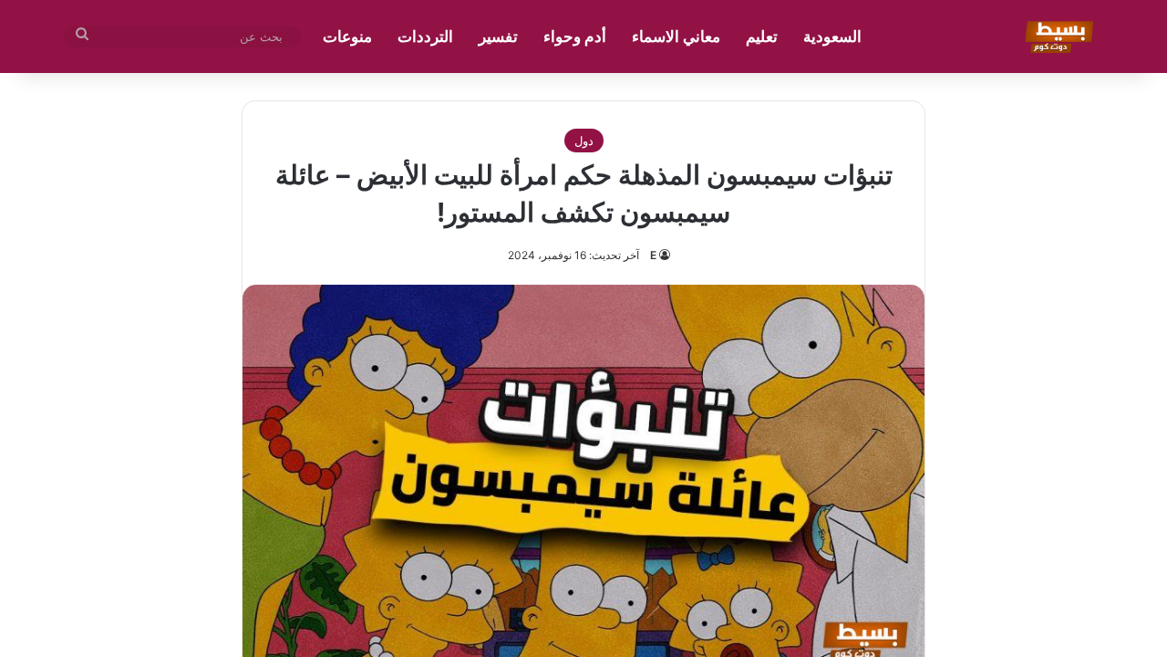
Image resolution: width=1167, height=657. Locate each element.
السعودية (832, 36)
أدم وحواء (574, 36)
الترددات (425, 36)
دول (584, 140)
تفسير (498, 36)
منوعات (347, 36)
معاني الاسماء (676, 36)
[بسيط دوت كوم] (1056, 36)
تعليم (762, 36)
